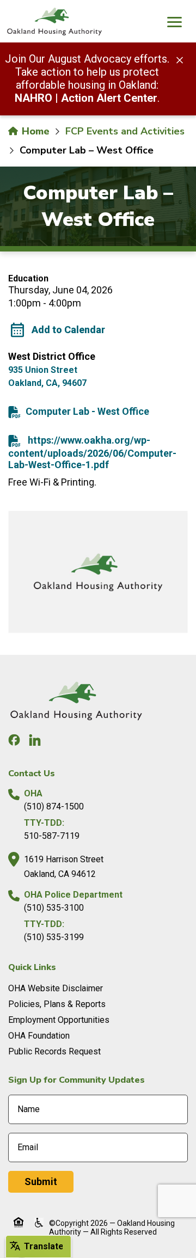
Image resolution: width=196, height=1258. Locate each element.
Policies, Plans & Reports (57, 1004)
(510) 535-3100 (54, 908)
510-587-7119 (51, 836)
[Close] (179, 59)
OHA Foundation (39, 1035)
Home (34, 131)
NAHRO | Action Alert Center (86, 98)
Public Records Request (54, 1051)
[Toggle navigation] (174, 23)
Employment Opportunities (58, 1020)
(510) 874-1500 (54, 806)
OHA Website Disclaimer (55, 988)
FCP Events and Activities (125, 131)
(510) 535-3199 (54, 937)
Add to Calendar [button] (68, 329)
